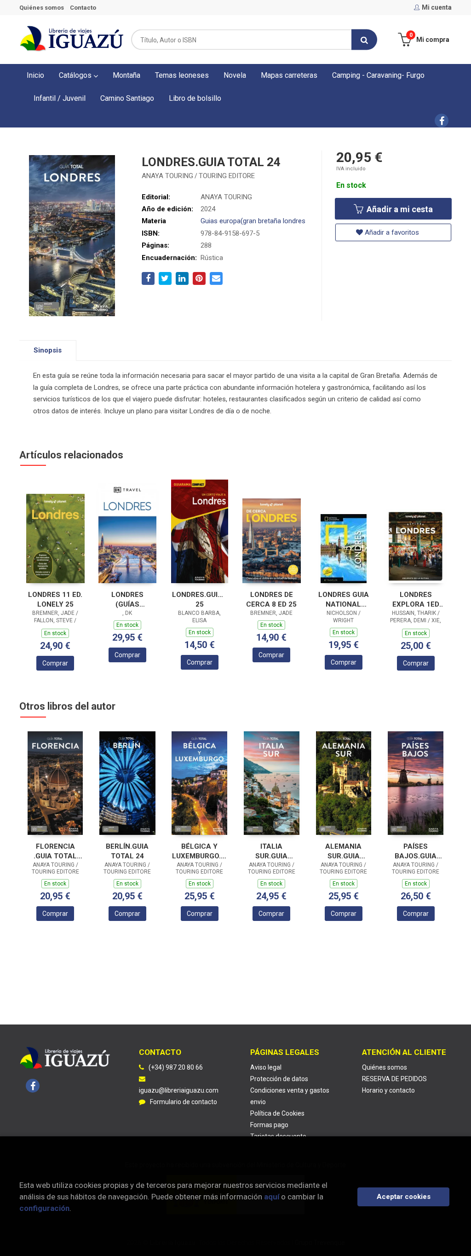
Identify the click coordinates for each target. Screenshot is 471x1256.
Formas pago (269, 1125)
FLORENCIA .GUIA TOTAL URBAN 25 (55, 851)
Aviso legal (265, 1067)
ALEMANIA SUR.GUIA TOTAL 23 (343, 851)
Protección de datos (279, 1078)
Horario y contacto (388, 1090)
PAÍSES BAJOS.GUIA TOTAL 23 (416, 851)
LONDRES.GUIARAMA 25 (199, 599)
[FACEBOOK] (441, 120)
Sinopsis (48, 350)
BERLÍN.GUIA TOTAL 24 (127, 851)
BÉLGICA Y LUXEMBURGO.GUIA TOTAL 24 (199, 851)
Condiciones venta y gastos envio (289, 1096)
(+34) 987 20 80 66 (176, 1067)
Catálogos (76, 75)
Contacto (83, 7)
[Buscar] (364, 39)
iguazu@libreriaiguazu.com (178, 1090)
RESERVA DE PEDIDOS (394, 1078)
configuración (44, 1208)
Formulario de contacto (183, 1102)
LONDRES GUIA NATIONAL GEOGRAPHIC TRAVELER (343, 599)
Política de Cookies (277, 1113)
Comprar (55, 663)
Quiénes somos (41, 7)
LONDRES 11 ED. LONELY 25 (55, 599)
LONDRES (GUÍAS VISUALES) (127, 599)
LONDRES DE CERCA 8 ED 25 (271, 599)
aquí (271, 1196)
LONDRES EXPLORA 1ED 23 (415, 599)
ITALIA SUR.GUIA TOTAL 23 (271, 851)
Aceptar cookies (404, 1196)
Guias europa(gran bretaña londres (253, 221)
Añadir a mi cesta (399, 209)
